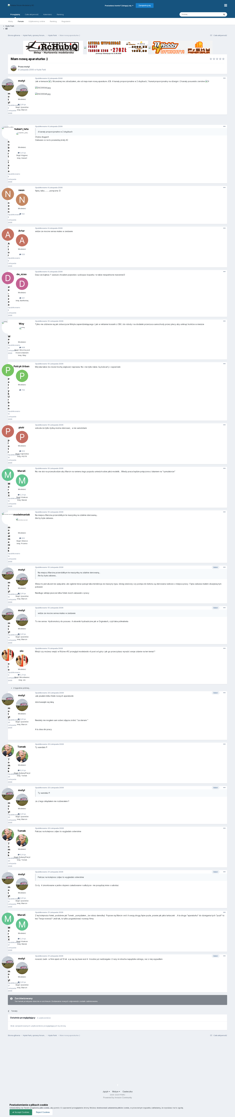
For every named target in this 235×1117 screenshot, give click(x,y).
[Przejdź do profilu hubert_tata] (22, 138)
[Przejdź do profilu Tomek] (22, 756)
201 (23, 298)
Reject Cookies (42, 1112)
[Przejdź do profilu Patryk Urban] (22, 376)
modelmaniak (21, 514)
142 (23, 214)
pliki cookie (44, 1108)
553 (23, 451)
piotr (21, 427)
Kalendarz (47, 14)
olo (21, 651)
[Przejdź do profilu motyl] (14, 68)
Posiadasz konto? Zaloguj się (118, 5)
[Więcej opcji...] (224, 78)
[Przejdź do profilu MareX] (22, 480)
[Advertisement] (117, 120)
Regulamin (66, 21)
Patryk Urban (21, 366)
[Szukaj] (224, 14)
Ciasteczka (127, 1091)
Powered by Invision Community (117, 1097)
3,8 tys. (23, 104)
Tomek (21, 746)
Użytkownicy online (37, 21)
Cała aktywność (31, 14)
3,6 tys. (23, 153)
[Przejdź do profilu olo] (22, 660)
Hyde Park (41, 69)
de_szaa (21, 274)
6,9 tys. (23, 770)
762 (23, 390)
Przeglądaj (15, 14)
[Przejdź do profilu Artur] (22, 240)
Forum (21, 21)
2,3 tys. (23, 495)
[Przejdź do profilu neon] (22, 200)
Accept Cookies (21, 1112)
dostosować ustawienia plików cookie (113, 1108)
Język (106, 1091)
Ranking (53, 21)
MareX (22, 471)
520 (23, 254)
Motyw (115, 1091)
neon (21, 190)
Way (21, 323)
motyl (27, 66)
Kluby (10, 21)
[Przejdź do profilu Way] (22, 333)
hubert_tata (21, 129)
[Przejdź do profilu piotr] (22, 437)
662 (23, 538)
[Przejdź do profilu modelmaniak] (22, 524)
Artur (21, 230)
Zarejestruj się (145, 5)
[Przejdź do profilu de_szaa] (22, 284)
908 (23, 347)
